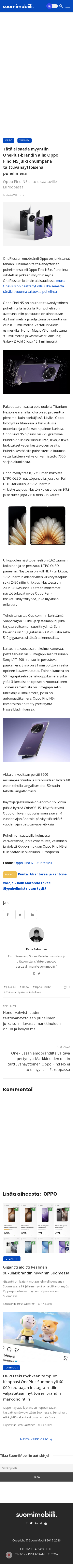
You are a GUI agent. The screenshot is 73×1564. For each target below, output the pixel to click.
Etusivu (26, 1549)
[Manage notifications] (9, 1555)
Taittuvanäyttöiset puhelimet (23, 992)
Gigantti (12, 1258)
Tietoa (53, 1554)
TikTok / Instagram (30, 1554)
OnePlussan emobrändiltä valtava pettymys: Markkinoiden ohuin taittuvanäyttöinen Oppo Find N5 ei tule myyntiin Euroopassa (39, 1061)
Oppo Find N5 (43, 987)
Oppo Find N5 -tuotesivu (33, 863)
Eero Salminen (36, 949)
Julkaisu (11, 987)
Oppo (25, 987)
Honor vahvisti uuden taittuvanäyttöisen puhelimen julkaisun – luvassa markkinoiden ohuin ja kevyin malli (32, 1020)
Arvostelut (44, 1549)
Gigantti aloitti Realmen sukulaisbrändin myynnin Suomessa (36, 1270)
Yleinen (24, 140)
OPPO (8, 140)
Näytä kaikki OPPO (34, 1439)
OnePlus (12, 1367)
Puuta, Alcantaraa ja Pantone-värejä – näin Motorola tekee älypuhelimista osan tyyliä (35, 881)
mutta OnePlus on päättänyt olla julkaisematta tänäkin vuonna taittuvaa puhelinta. (34, 286)
